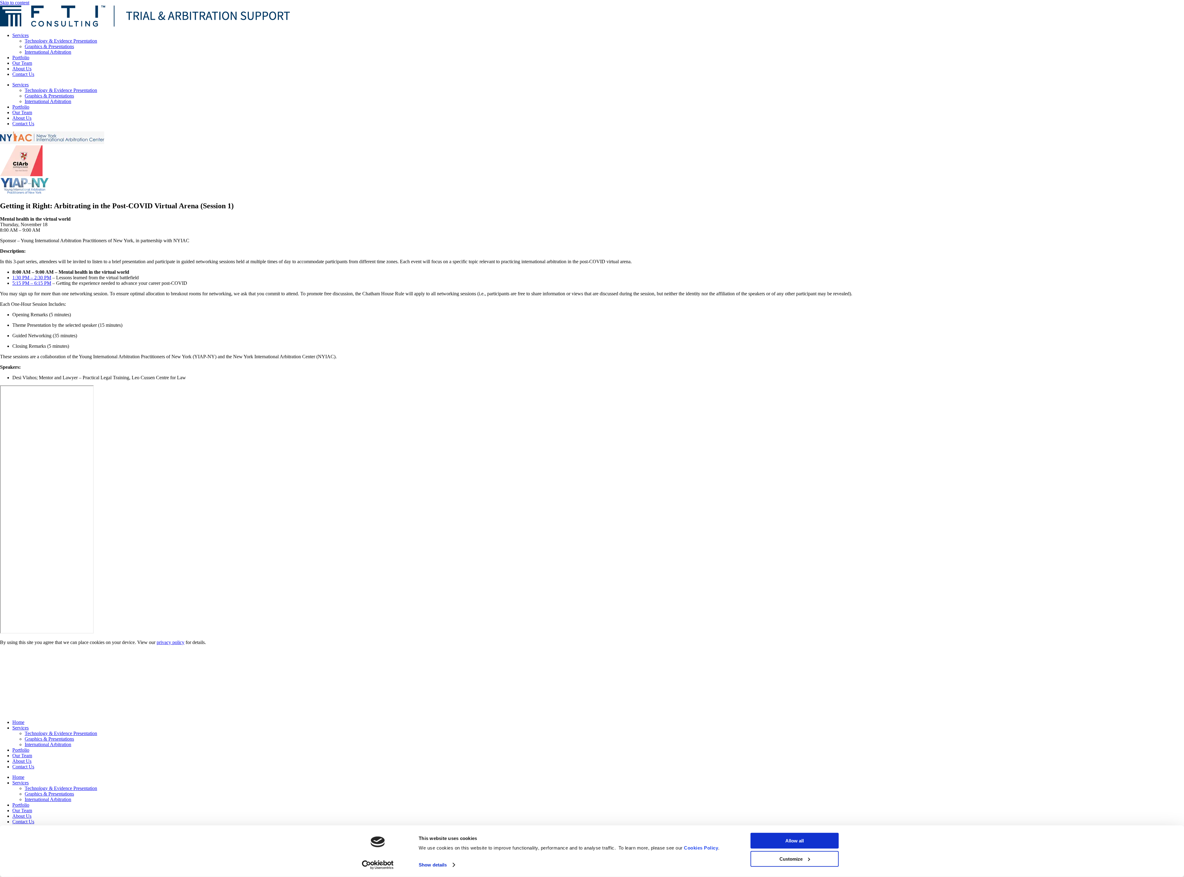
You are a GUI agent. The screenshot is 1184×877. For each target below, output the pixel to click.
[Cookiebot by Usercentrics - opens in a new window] (378, 865)
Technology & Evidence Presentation (61, 41)
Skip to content (14, 2)
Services (20, 35)
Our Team (22, 63)
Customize (791, 858)
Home (18, 722)
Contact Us (23, 74)
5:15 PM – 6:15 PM (31, 283)
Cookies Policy (701, 847)
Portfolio (20, 57)
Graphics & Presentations (49, 46)
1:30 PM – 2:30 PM (31, 277)
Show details (433, 864)
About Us (21, 68)
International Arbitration (48, 52)
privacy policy (170, 642)
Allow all (794, 840)
